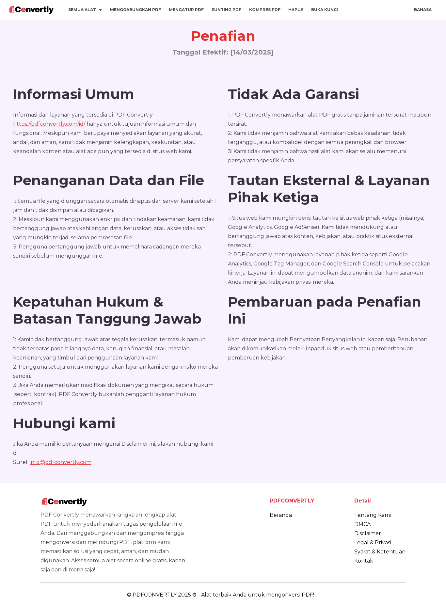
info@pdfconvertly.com (60, 462)
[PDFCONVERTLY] (31, 10)
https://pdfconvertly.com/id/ (49, 124)
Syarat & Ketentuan (380, 552)
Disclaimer (367, 533)
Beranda (281, 515)
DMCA (362, 524)
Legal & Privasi (372, 542)
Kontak (363, 561)
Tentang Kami (372, 515)
